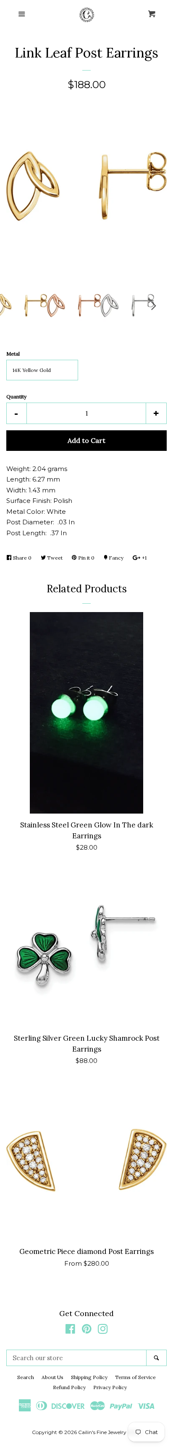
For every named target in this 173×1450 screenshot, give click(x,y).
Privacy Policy (110, 1387)
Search (25, 1377)
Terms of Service (135, 1377)
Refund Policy (69, 1387)
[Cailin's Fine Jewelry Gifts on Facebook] (70, 1331)
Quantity (16, 396)
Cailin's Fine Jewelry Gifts (108, 1432)
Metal (13, 354)
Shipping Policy (89, 1377)
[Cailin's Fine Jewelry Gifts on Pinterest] (86, 1331)
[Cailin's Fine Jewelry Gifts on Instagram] (103, 1331)
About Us (52, 1377)
